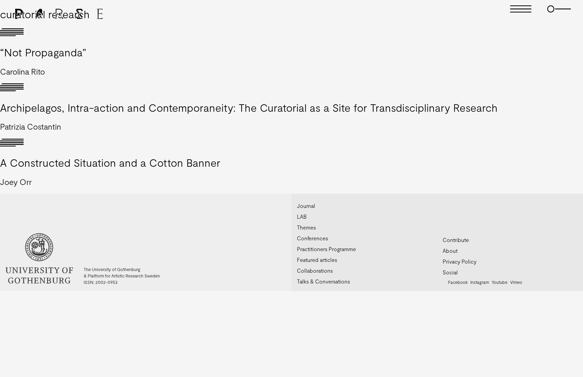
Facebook (458, 282)
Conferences (312, 238)
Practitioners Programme (326, 249)
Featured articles (317, 260)
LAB (302, 216)
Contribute (456, 240)
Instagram (479, 282)
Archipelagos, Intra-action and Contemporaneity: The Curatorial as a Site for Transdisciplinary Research (249, 107)
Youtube (499, 282)
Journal (306, 206)
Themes (306, 227)
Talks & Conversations (323, 281)
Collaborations (315, 270)
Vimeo (516, 282)
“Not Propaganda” (43, 52)
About (450, 250)
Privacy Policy (459, 261)
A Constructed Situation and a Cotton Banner (110, 162)
